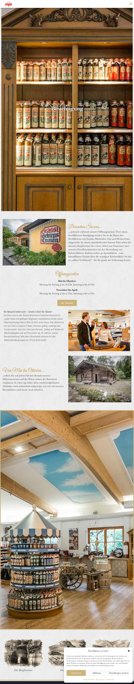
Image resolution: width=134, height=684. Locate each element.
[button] (128, 651)
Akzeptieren (76, 673)
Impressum (110, 679)
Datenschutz (100, 679)
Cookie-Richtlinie (88, 679)
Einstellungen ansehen (119, 673)
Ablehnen (97, 673)
